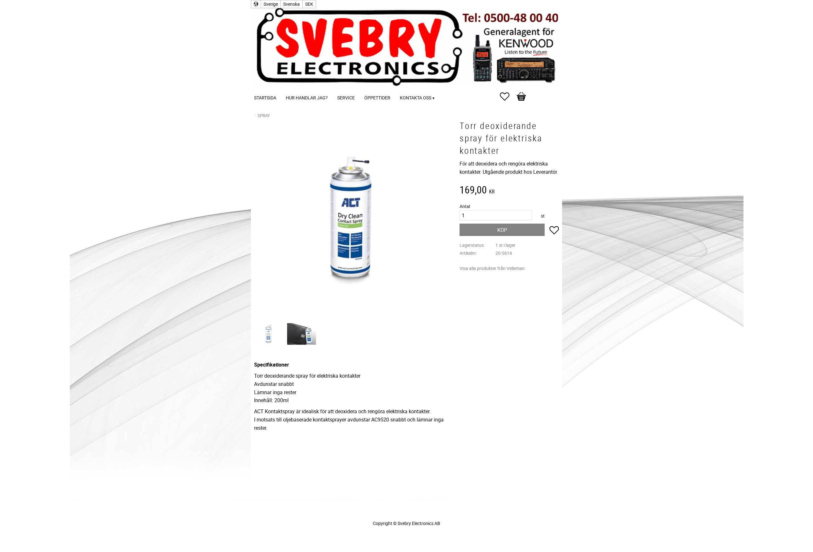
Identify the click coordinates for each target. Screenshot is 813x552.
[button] (508, 96)
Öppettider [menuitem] (377, 98)
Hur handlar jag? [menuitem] (307, 98)
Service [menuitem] (346, 98)
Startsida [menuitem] (265, 98)
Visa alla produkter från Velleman (492, 268)
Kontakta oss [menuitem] (415, 98)
